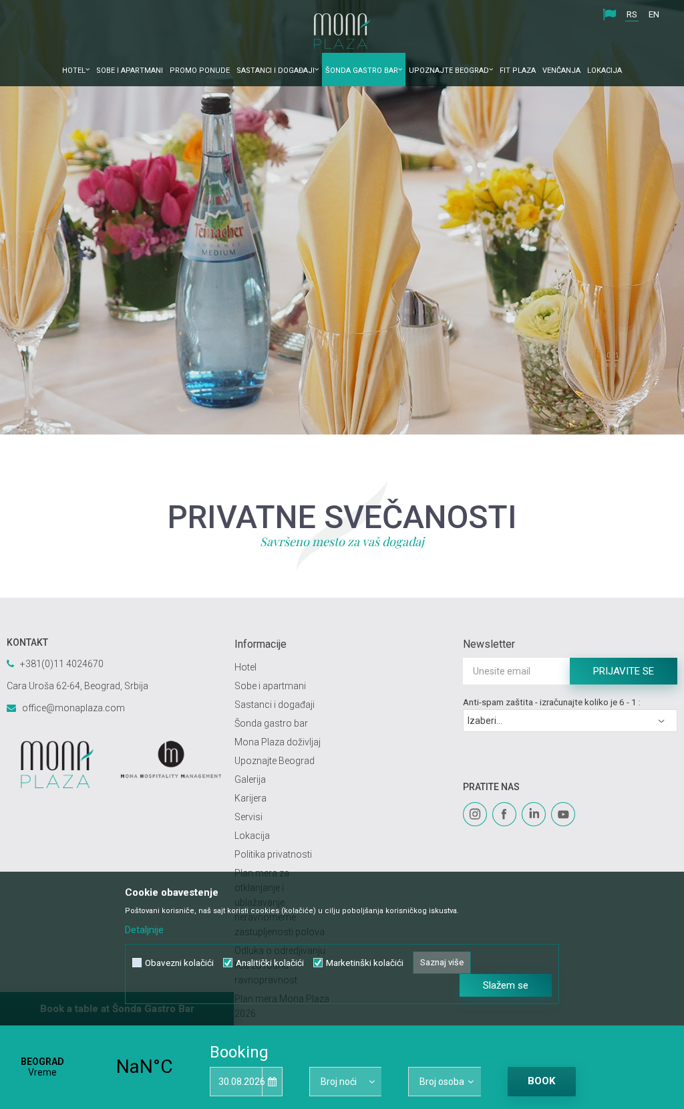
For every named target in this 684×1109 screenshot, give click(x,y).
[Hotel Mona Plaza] (342, 31)
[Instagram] (475, 814)
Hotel (245, 667)
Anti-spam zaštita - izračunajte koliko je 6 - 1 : (552, 702)
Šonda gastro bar (271, 723)
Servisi (248, 817)
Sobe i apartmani (270, 686)
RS (632, 14)
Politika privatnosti (273, 854)
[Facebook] (504, 814)
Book (541, 1081)
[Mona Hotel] (171, 759)
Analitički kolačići (270, 963)
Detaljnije (144, 930)
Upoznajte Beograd (274, 760)
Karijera (250, 798)
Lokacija (252, 835)
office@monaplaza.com (73, 708)
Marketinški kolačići (364, 963)
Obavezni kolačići (179, 963)
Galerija (250, 779)
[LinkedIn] (534, 814)
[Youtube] (563, 814)
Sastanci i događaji (274, 704)
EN (654, 14)
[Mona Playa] (57, 764)
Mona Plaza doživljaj (277, 742)
